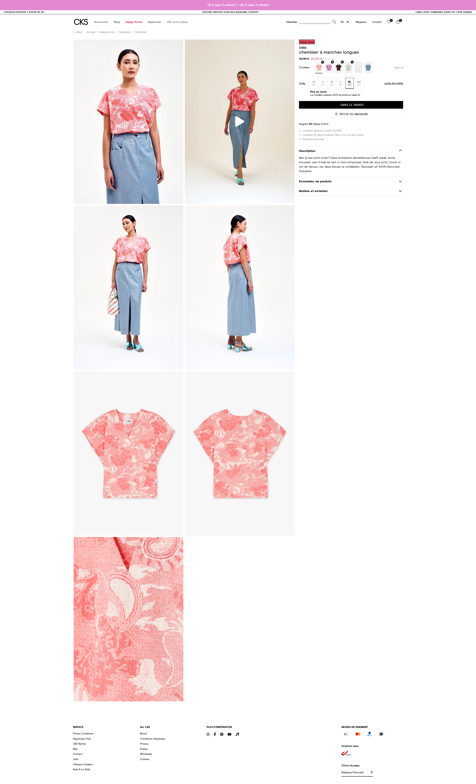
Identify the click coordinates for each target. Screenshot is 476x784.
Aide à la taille (81, 769)
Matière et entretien (313, 191)
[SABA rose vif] (319, 67)
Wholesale (146, 754)
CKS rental (79, 744)
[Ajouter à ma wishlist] (397, 42)
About (143, 733)
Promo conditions (83, 733)
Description (307, 151)
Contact (78, 754)
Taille (302, 83)
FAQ (75, 749)
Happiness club (82, 739)
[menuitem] (101, 22)
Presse (144, 749)
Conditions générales (152, 739)
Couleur (305, 67)
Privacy (144, 744)
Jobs (75, 759)
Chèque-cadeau (83, 764)
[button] (101, 21)
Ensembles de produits (315, 181)
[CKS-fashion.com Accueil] (81, 22)
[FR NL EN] (346, 22)
